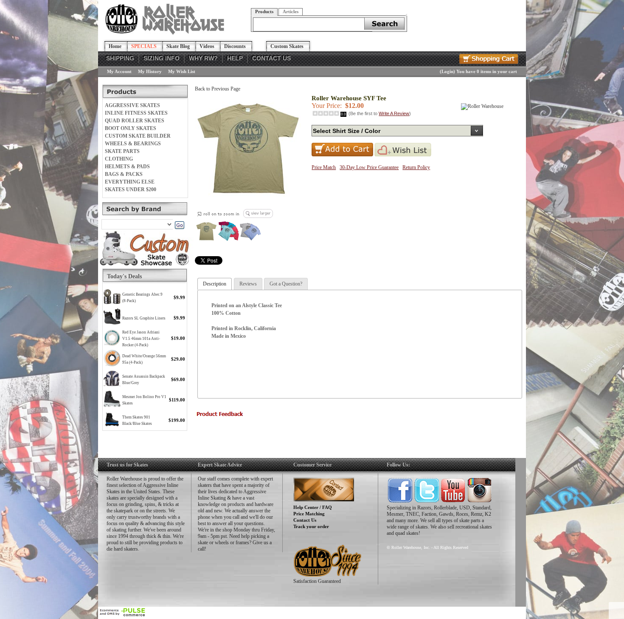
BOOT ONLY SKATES (130, 128)
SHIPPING (120, 58)
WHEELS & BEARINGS (133, 144)
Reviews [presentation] (248, 284)
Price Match (324, 167)
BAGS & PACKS (124, 174)
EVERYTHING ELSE (130, 182)
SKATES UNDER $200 (130, 189)
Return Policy (416, 167)
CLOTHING (119, 159)
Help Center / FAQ (312, 507)
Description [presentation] (214, 284)
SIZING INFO (161, 58)
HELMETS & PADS (127, 167)
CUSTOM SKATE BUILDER (138, 136)
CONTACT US (271, 58)
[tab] (214, 284)
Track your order (311, 526)
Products (264, 11)
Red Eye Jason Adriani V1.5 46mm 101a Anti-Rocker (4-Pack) (141, 338)
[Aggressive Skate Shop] (166, 33)
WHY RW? (203, 58)
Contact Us (304, 520)
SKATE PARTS (122, 151)
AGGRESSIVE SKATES (132, 105)
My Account (119, 71)
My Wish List (181, 71)
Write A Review (394, 113)
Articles (290, 11)
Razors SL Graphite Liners (144, 318)
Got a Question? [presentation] (286, 284)
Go (179, 225)
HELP (235, 58)
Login (447, 71)
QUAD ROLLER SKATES (134, 121)
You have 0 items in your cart (486, 71)
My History (150, 71)
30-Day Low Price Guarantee (369, 167)
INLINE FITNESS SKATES (136, 113)
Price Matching (309, 513)
